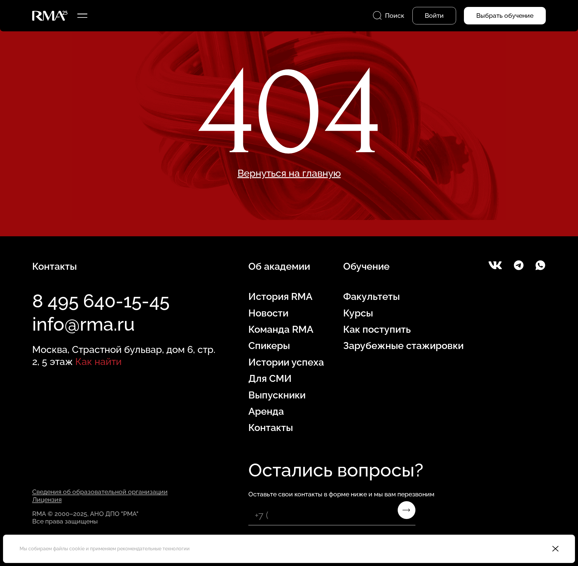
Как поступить (377, 329)
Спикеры (269, 345)
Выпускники (277, 395)
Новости (268, 313)
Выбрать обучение (504, 15)
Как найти (98, 361)
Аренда (266, 411)
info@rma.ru (83, 324)
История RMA (280, 296)
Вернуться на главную (289, 173)
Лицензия (47, 499)
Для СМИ (270, 378)
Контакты (270, 427)
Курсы (358, 313)
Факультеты (371, 296)
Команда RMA (280, 329)
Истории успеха (286, 362)
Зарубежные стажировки (403, 345)
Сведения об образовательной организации (100, 491)
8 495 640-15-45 (100, 301)
